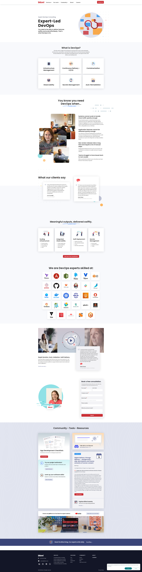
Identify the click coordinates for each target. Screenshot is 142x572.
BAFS (71, 562)
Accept (128, 568)
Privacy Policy (101, 570)
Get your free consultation (71, 256)
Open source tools (82, 562)
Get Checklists (44, 456)
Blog (80, 560)
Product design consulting (59, 562)
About (71, 2)
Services (56, 555)
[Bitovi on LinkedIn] (39, 564)
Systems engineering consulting (60, 559)
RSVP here (76, 465)
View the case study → (42, 366)
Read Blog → (89, 542)
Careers (78, 2)
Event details (79, 494)
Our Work (72, 555)
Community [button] (64, 2)
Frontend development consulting (60, 563)
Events (80, 557)
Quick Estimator (49, 469)
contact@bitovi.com (44, 560)
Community (82, 555)
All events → (81, 505)
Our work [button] (55, 2)
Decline (136, 568)
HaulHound (72, 560)
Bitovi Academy (49, 479)
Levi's (71, 559)
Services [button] (48, 2)
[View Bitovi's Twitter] (50, 564)
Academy (81, 559)
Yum (71, 557)
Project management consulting (60, 560)
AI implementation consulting (59, 557)
